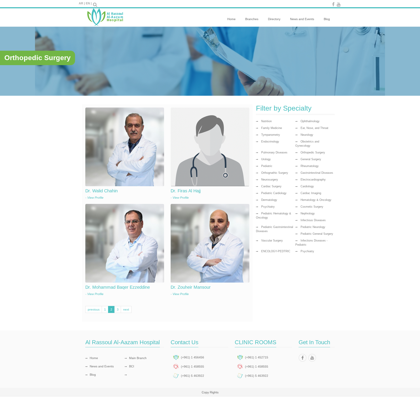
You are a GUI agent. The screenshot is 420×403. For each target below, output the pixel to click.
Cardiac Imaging (311, 193)
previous (94, 309)
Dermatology (269, 200)
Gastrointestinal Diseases (317, 172)
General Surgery (311, 159)
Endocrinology (270, 141)
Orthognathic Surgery (274, 172)
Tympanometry (270, 134)
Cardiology (307, 186)
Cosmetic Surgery (312, 206)
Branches (251, 19)
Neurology (307, 134)
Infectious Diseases (313, 220)
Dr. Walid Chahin (101, 190)
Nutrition (266, 121)
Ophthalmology (310, 121)
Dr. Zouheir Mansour (191, 287)
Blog (327, 19)
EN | (89, 3)
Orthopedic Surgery (313, 152)
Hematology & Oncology (316, 200)
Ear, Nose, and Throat (314, 128)
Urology (266, 159)
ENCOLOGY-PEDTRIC (275, 251)
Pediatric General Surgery (317, 233)
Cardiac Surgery (271, 186)
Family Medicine (271, 128)
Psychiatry (268, 206)
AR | (82, 3)
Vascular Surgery (272, 240)
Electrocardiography (313, 179)
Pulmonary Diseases (274, 152)
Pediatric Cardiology (274, 193)
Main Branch (138, 358)
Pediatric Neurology (313, 227)
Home (231, 19)
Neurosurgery (269, 179)
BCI (131, 366)
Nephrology (308, 213)
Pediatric (266, 166)
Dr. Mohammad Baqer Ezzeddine (117, 287)
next (126, 309)
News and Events (302, 19)
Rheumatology (310, 166)
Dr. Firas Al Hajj (186, 190)
